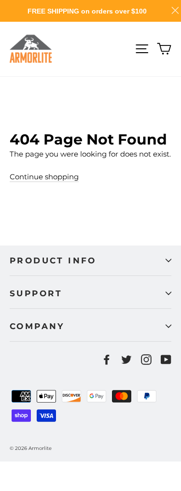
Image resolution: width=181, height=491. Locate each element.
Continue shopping (44, 176)
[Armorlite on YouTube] (166, 359)
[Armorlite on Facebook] (106, 359)
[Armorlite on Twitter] (126, 359)
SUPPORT (36, 293)
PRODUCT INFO (53, 260)
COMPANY (37, 326)
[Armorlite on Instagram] (146, 359)
